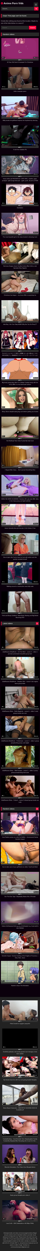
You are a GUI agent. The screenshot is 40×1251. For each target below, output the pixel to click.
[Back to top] (34, 1245)
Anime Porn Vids (13, 3)
